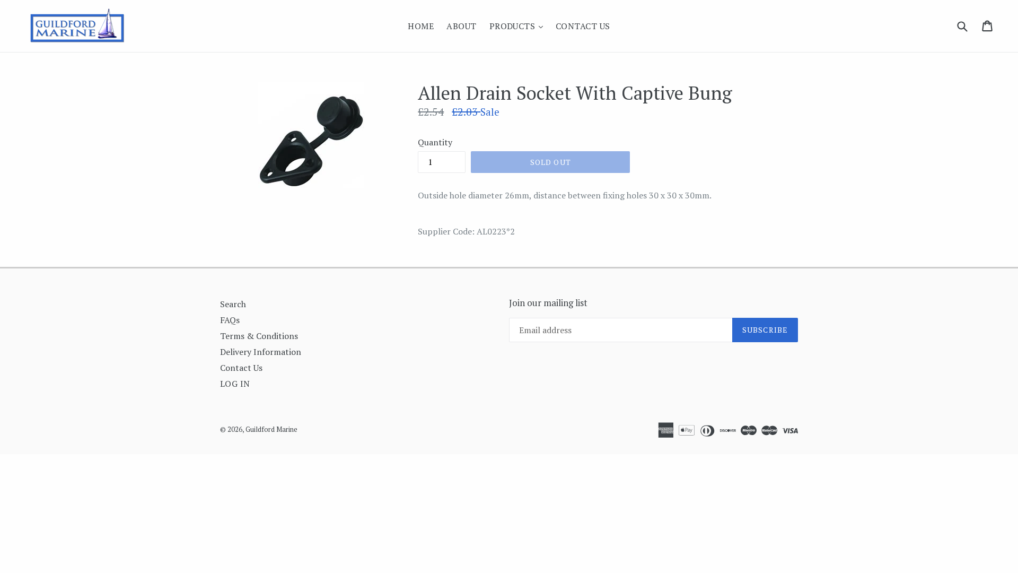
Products (518, 26)
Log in (235, 383)
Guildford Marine (271, 429)
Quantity (435, 142)
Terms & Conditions (259, 336)
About (461, 26)
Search (233, 304)
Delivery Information (260, 352)
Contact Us (583, 26)
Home (421, 26)
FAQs (230, 320)
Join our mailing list (548, 303)
